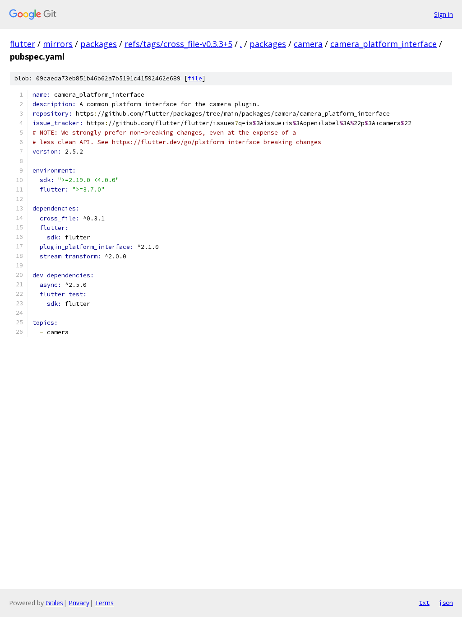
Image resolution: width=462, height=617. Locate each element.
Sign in (443, 14)
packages (98, 43)
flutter (22, 43)
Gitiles (54, 602)
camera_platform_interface (383, 43)
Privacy (79, 602)
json (446, 602)
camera (308, 43)
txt (424, 602)
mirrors (58, 43)
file (195, 78)
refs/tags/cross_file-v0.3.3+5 (178, 43)
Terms (104, 602)
